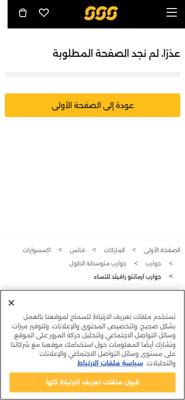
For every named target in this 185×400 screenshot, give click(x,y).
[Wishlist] (44, 13)
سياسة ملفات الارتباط (110, 363)
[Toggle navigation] (172, 13)
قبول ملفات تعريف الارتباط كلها (92, 382)
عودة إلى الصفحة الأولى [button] (93, 105)
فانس (77, 250)
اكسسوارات (37, 250)
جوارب (153, 263)
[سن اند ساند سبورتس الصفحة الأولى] (101, 12)
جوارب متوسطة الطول (98, 263)
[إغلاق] (11, 302)
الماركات (114, 250)
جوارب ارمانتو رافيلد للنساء (127, 276)
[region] (92, 345)
